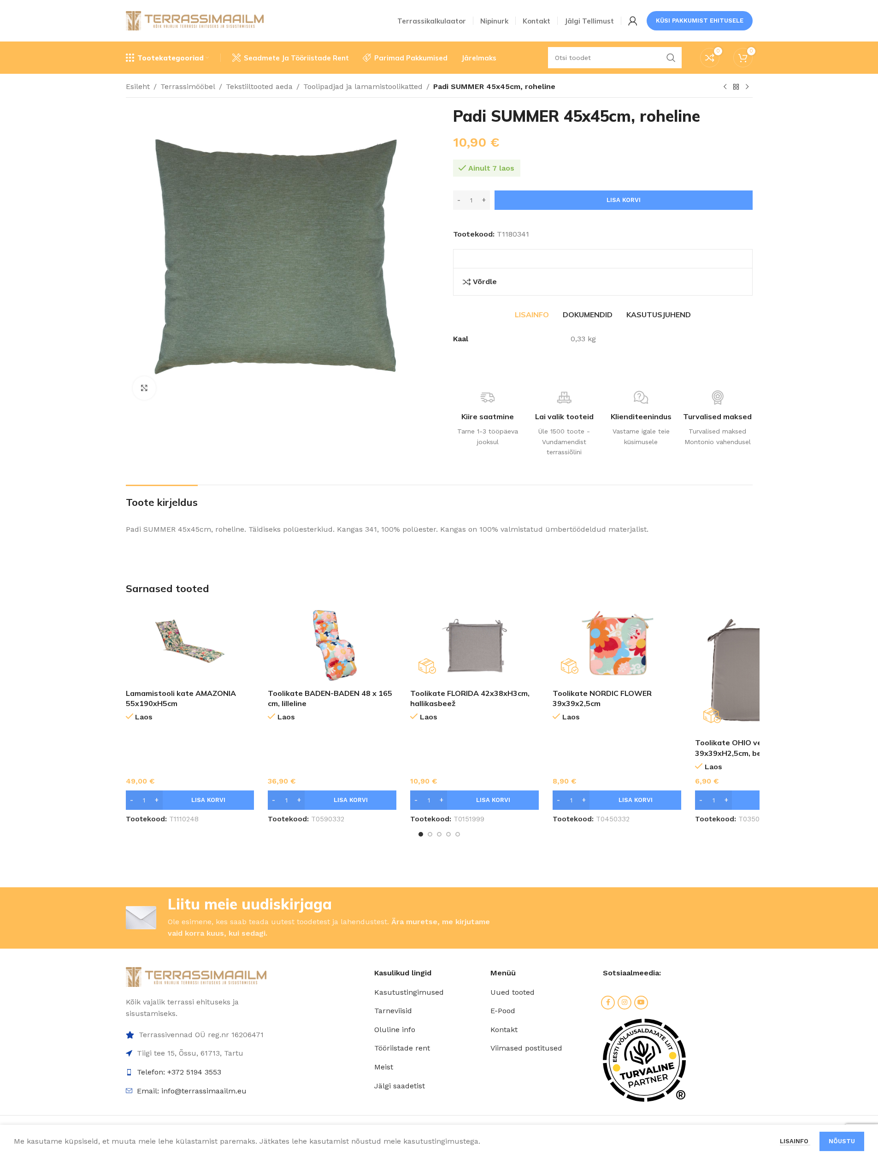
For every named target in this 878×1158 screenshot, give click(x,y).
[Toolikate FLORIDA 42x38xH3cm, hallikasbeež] (474, 644)
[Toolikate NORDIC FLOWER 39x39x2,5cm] (617, 644)
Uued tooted (512, 992)
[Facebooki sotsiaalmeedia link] (608, 1003)
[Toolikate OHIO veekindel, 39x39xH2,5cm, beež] (759, 669)
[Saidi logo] (195, 20)
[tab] (532, 314)
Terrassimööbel (187, 86)
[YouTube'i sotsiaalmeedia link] (641, 1003)
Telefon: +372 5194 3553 (179, 1072)
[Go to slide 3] (439, 834)
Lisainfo (795, 1141)
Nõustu (842, 1141)
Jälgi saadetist (399, 1085)
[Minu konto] (633, 21)
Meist (383, 1067)
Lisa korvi (624, 199)
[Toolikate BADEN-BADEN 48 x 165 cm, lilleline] (332, 644)
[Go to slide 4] (448, 834)
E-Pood (502, 1010)
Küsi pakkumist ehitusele (699, 20)
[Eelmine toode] (725, 87)
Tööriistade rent (402, 1048)
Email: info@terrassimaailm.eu (192, 1091)
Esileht (138, 86)
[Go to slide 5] (457, 834)
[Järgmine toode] (747, 87)
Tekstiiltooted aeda (259, 86)
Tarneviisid (393, 1010)
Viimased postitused (526, 1048)
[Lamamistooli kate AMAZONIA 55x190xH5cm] (190, 644)
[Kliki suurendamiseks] (144, 387)
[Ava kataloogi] (736, 87)
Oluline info (394, 1029)
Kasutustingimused (409, 992)
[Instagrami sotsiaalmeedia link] (624, 1003)
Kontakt (504, 1029)
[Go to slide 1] (420, 834)
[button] (190, 800)
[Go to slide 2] (430, 834)
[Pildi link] (196, 976)
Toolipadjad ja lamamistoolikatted (363, 86)
